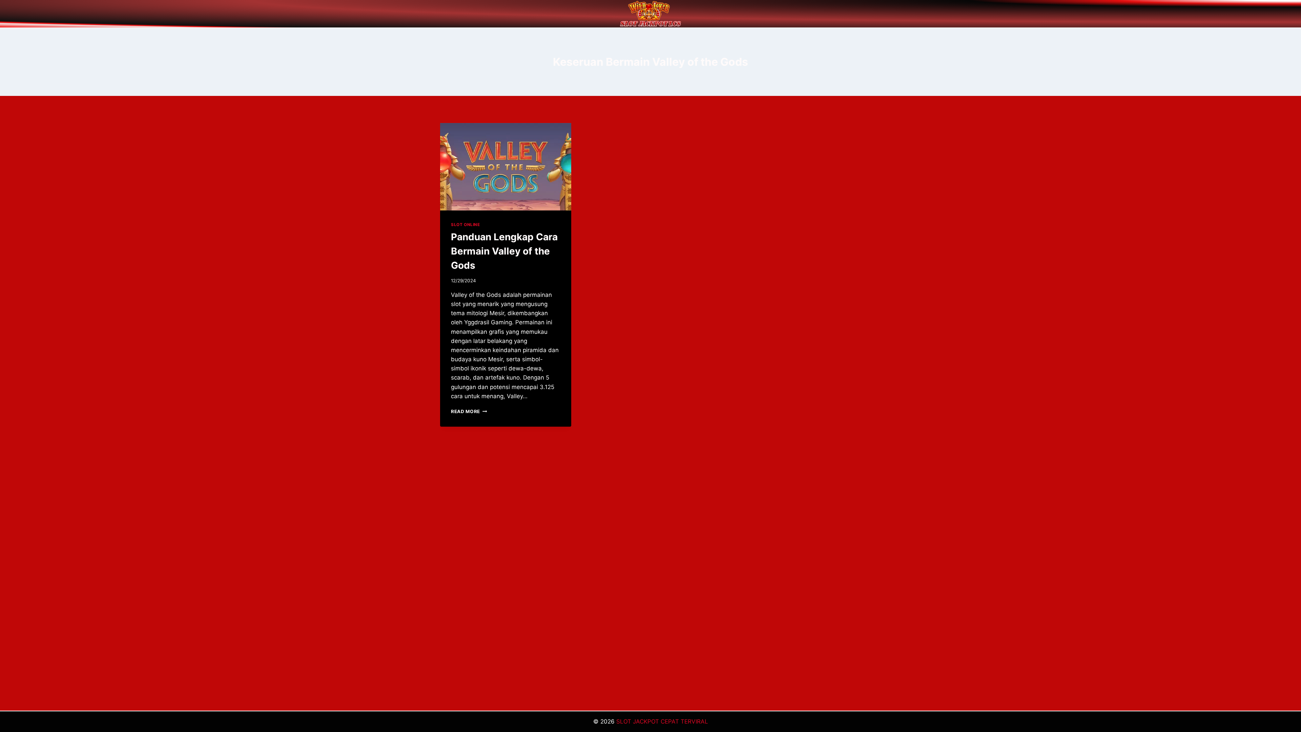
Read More (469, 411)
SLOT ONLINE (465, 224)
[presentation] (505, 166)
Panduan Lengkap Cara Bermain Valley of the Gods (504, 251)
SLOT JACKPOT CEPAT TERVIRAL (662, 721)
